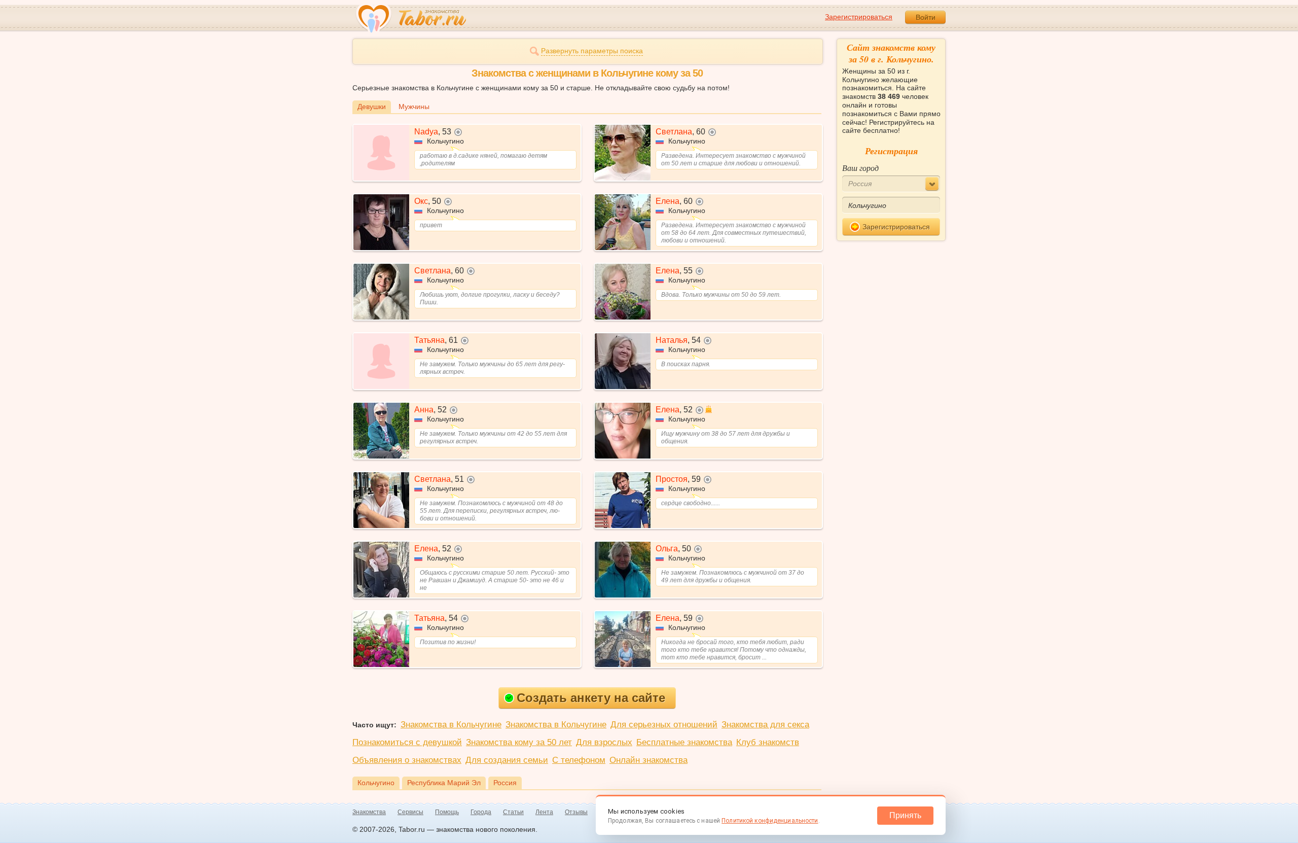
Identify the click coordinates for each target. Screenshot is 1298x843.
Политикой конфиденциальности (770, 820)
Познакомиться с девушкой (407, 742)
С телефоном (578, 760)
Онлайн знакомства (648, 760)
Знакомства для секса (765, 724)
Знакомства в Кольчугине (451, 724)
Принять (905, 815)
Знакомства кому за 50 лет (519, 742)
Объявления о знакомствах (406, 760)
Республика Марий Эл (444, 783)
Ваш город (860, 167)
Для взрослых (604, 742)
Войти (925, 17)
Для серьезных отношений (663, 724)
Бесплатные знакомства (684, 742)
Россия (505, 783)
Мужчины (414, 106)
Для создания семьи (506, 760)
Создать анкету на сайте (591, 698)
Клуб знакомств (767, 742)
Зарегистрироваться (858, 17)
